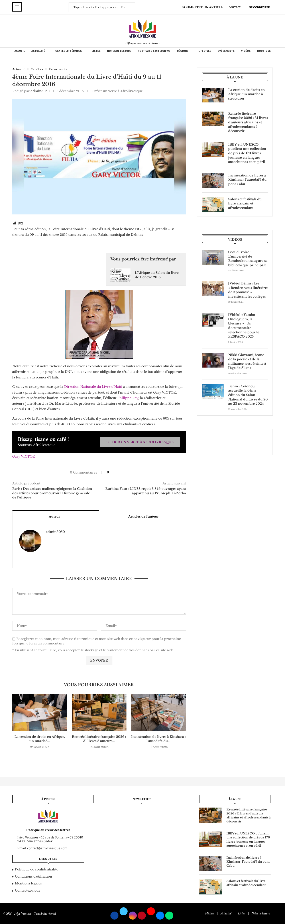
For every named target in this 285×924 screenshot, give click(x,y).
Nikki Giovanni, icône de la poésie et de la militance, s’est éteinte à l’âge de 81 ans (247, 361)
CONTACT (235, 7)
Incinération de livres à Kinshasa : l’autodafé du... (158, 739)
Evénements (226, 50)
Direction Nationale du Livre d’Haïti (93, 387)
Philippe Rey (127, 398)
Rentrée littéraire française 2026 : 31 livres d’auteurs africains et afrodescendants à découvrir (248, 122)
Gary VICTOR (23, 456)
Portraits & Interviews (154, 50)
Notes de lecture (119, 50)
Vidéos (245, 50)
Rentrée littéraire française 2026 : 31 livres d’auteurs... (99, 739)
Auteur (54, 516)
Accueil (19, 50)
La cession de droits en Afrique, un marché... (39, 739)
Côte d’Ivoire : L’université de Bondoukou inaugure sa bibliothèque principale (247, 258)
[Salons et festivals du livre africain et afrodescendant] (213, 204)
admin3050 (40, 91)
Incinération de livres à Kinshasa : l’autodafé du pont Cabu (247, 179)
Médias (209, 913)
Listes (96, 50)
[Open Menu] (17, 7)
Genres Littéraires (68, 50)
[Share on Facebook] (114, 472)
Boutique (264, 50)
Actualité (38, 50)
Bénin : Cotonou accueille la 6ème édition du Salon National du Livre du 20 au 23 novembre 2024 (248, 395)
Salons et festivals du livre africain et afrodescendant (245, 203)
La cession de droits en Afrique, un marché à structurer (246, 94)
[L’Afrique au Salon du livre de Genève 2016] (120, 275)
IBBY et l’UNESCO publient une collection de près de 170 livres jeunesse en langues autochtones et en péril (247, 153)
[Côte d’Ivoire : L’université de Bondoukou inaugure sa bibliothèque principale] (213, 257)
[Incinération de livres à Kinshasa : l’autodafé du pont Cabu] (158, 712)
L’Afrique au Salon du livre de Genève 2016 (157, 275)
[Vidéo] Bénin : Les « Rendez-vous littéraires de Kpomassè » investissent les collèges (248, 289)
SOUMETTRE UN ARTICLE (202, 7)
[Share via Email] (126, 472)
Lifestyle (204, 50)
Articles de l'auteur (143, 516)
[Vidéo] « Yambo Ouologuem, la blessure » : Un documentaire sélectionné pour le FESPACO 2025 (243, 325)
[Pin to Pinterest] (121, 472)
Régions (182, 50)
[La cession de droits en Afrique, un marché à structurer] (39, 712)
